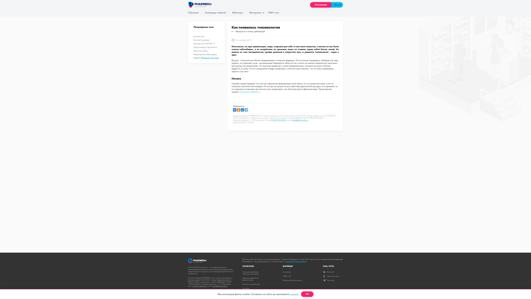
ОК (307, 294)
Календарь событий (215, 12)
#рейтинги (212, 47)
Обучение (193, 12)
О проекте (287, 272)
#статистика (199, 36)
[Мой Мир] (242, 110)
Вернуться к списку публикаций (250, 31)
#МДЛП (197, 58)
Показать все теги (210, 58)
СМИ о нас (273, 12)
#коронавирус (200, 47)
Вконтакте (331, 272)
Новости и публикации (251, 284)
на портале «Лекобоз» (249, 92)
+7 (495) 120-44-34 (277, 120)
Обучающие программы (292, 280)
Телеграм (330, 280)
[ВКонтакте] (234, 110)
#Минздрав (211, 54)
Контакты (246, 288)
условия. (294, 294)
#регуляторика (200, 51)
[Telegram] (246, 110)
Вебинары (237, 12)
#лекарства (199, 43)
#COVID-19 (210, 43)
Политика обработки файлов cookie (250, 279)
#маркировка (200, 54)
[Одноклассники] (238, 110)
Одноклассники (333, 276)
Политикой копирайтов (296, 261)
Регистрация (321, 4)
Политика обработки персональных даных (250, 273)
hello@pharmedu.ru (300, 120)
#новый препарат (202, 40)
